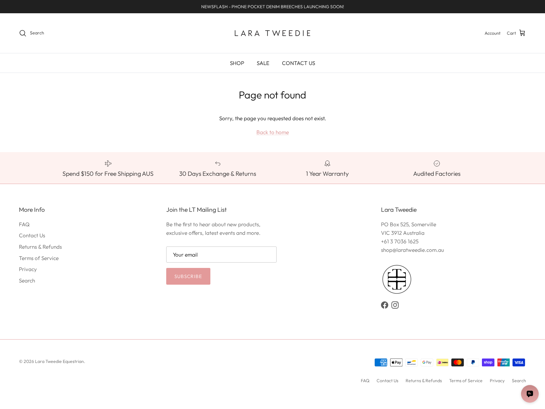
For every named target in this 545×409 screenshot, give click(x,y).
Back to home (272, 132)
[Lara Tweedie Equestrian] (272, 33)
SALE (263, 63)
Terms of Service (39, 258)
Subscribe (188, 276)
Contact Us (32, 235)
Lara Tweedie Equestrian (59, 361)
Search (27, 280)
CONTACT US (298, 63)
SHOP (237, 63)
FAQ (24, 224)
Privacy (28, 269)
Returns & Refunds (40, 246)
